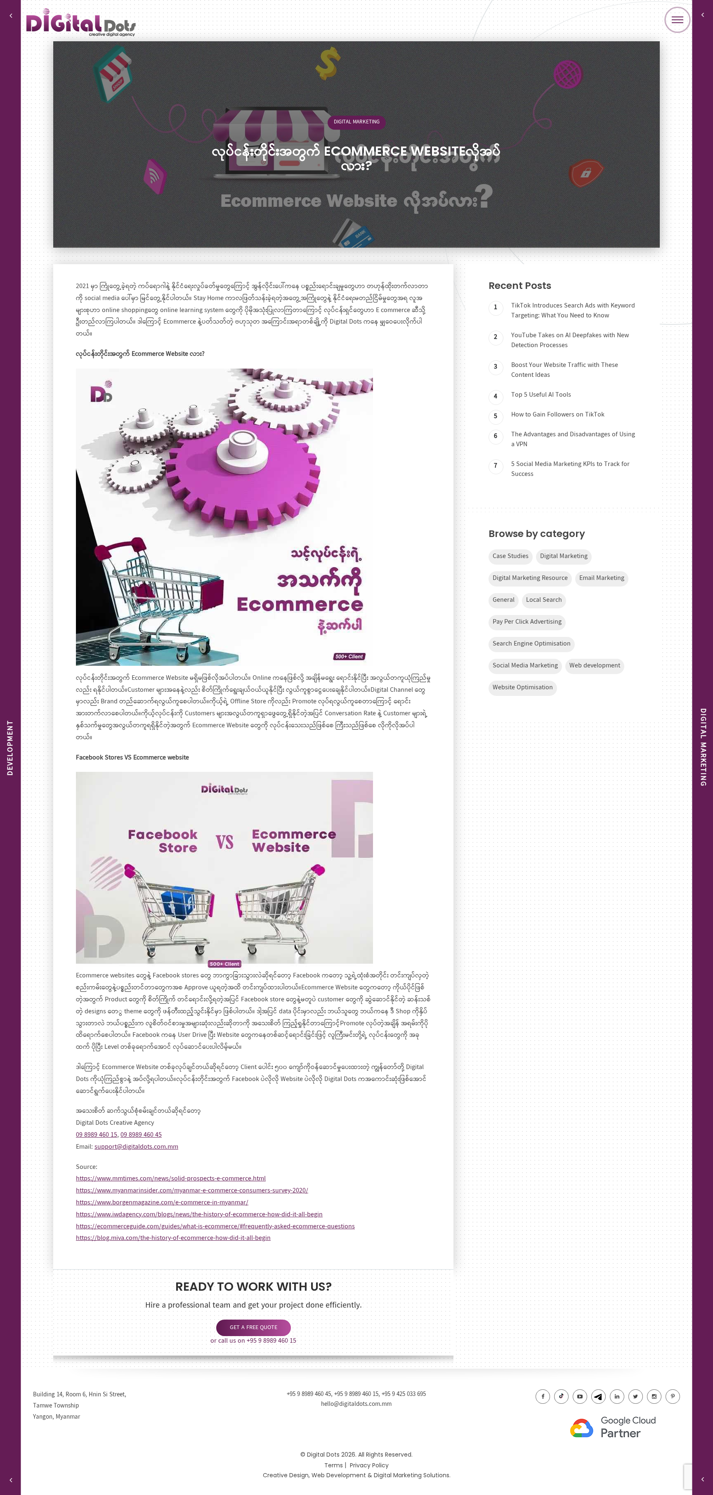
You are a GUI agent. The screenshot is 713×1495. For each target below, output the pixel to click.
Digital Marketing (357, 122)
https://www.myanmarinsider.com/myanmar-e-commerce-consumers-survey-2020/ (192, 1190)
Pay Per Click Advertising (527, 622)
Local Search (544, 600)
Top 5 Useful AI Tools (541, 395)
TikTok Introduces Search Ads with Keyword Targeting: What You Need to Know (573, 310)
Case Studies (511, 556)
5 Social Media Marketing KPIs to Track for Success (570, 469)
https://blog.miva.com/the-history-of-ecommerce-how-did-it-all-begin (173, 1238)
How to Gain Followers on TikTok (557, 414)
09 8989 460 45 (141, 1135)
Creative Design (286, 1475)
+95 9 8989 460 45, (310, 1394)
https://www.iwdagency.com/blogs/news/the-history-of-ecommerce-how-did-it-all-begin (199, 1214)
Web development (594, 665)
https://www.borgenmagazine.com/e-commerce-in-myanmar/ (162, 1202)
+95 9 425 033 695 (404, 1394)
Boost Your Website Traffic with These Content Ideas (564, 370)
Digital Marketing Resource (530, 578)
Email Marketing (601, 578)
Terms (333, 1465)
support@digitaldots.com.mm (136, 1147)
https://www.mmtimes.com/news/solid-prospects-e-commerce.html (171, 1178)
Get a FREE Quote (253, 1327)
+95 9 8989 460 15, (358, 1394)
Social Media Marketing (525, 665)
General (504, 600)
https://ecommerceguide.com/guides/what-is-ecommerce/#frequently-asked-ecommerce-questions (215, 1226)
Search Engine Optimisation (532, 644)
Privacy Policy (369, 1465)
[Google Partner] (622, 1428)
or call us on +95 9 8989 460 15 (253, 1341)
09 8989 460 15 (96, 1135)
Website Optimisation (523, 687)
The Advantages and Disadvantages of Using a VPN (573, 439)
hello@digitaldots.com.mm (356, 1404)
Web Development (339, 1475)
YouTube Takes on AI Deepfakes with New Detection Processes (570, 340)
